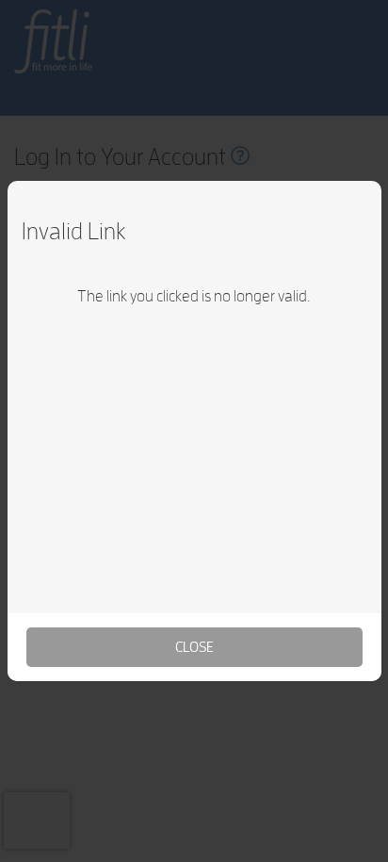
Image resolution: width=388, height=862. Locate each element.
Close (194, 647)
